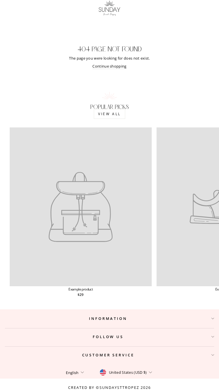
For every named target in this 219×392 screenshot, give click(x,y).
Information (108, 318)
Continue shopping (109, 66)
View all (109, 113)
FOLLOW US (108, 336)
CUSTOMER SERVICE (108, 355)
